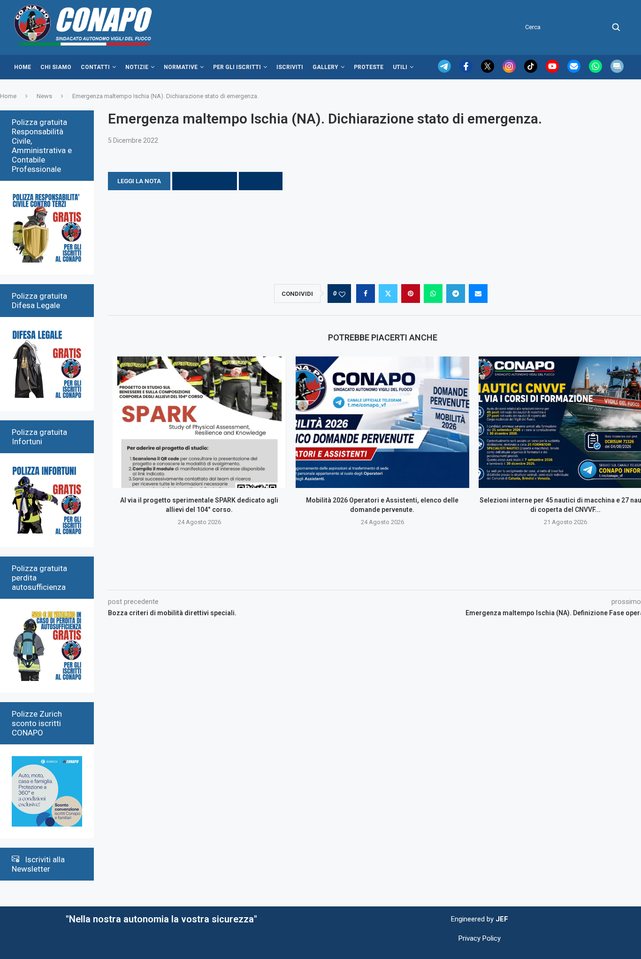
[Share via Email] (478, 293)
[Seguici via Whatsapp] (596, 70)
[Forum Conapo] (617, 70)
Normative (181, 67)
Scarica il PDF (205, 181)
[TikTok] (531, 70)
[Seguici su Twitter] (488, 70)
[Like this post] (342, 293)
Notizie (136, 67)
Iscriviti (289, 67)
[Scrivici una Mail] (574, 70)
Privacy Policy (479, 938)
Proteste (368, 67)
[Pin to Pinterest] (410, 293)
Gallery (325, 67)
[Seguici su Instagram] (510, 70)
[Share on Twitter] (388, 293)
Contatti (95, 67)
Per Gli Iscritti (237, 67)
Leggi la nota (139, 181)
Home (22, 67)
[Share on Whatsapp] (433, 293)
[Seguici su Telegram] (445, 70)
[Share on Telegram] (455, 293)
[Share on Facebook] (365, 293)
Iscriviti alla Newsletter (38, 864)
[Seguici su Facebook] (466, 70)
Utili (400, 67)
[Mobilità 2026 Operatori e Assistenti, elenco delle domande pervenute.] (382, 422)
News (44, 96)
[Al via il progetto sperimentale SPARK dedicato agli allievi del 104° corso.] (199, 422)
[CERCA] (616, 27)
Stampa (260, 181)
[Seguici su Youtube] (553, 70)
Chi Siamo (55, 67)
